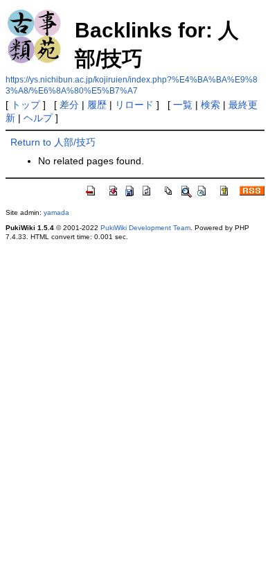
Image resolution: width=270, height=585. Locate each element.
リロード (134, 104)
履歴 (97, 104)
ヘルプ (38, 117)
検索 (210, 104)
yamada (56, 212)
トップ (25, 104)
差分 (69, 104)
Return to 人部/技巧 (53, 142)
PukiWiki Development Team (145, 228)
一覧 (182, 104)
